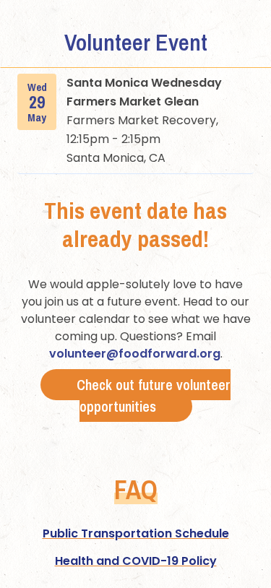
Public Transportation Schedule (136, 533)
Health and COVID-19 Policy (136, 561)
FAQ (136, 489)
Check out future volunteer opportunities (154, 395)
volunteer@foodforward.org (134, 353)
